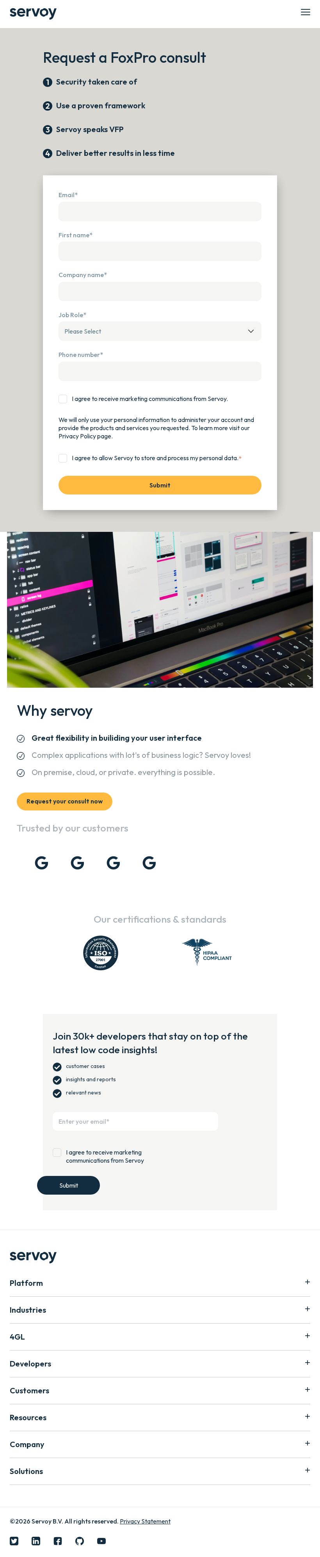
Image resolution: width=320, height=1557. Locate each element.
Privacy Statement (145, 1521)
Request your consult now (65, 801)
